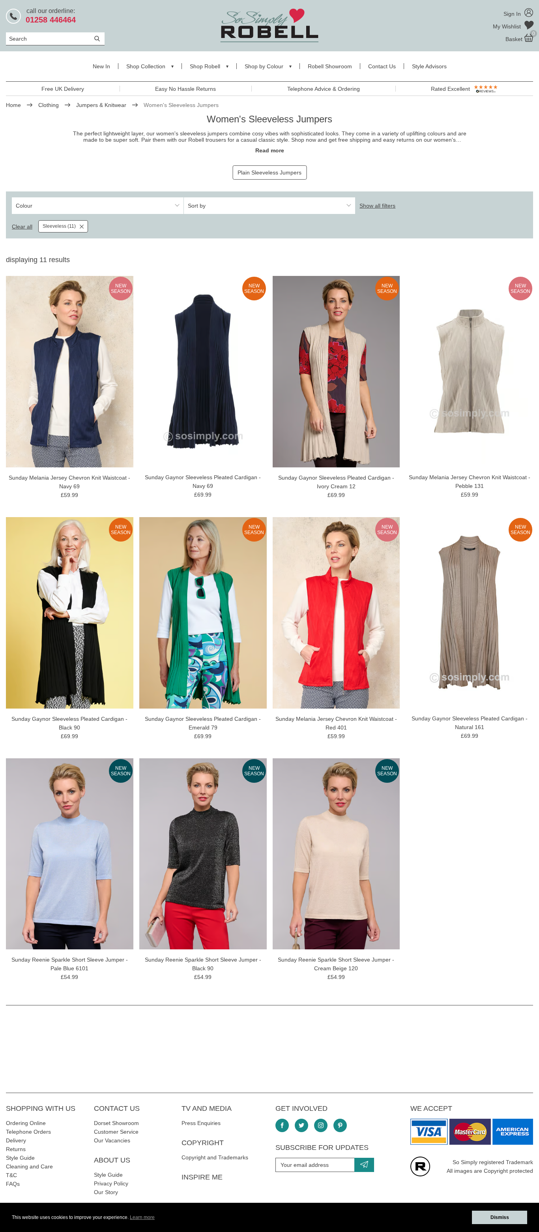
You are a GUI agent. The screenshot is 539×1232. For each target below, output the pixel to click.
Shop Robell (205, 66)
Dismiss (499, 1217)
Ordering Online (26, 1123)
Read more (269, 150)
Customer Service (116, 1132)
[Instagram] (321, 1125)
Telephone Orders (28, 1132)
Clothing (48, 105)
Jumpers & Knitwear (101, 105)
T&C (11, 1175)
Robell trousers (207, 140)
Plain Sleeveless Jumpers (269, 172)
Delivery (16, 1140)
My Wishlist (507, 26)
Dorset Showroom (116, 1123)
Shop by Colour (264, 66)
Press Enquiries (201, 1123)
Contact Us (382, 66)
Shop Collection (145, 66)
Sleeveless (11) (59, 226)
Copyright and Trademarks (215, 1157)
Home (13, 105)
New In (101, 66)
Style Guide (20, 1158)
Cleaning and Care (29, 1166)
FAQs (13, 1184)
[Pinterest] (340, 1125)
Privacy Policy (111, 1183)
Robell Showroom (330, 66)
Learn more (142, 1217)
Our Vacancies (112, 1140)
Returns (16, 1149)
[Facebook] (282, 1125)
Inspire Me (202, 1177)
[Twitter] (301, 1125)
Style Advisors (429, 66)
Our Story (106, 1192)
